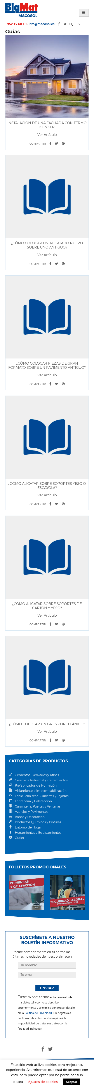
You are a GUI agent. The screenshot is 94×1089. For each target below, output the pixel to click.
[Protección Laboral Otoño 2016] (67, 892)
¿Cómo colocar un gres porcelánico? (47, 724)
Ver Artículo (47, 134)
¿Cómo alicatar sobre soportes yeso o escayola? (47, 485)
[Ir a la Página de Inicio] (21, 10)
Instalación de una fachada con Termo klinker (47, 125)
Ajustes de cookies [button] (43, 1082)
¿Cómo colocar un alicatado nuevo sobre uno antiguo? (47, 245)
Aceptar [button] (71, 1082)
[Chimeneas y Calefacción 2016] (26, 892)
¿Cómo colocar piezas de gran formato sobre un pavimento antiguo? (47, 365)
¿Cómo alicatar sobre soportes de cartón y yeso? (47, 606)
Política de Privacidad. (38, 1013)
